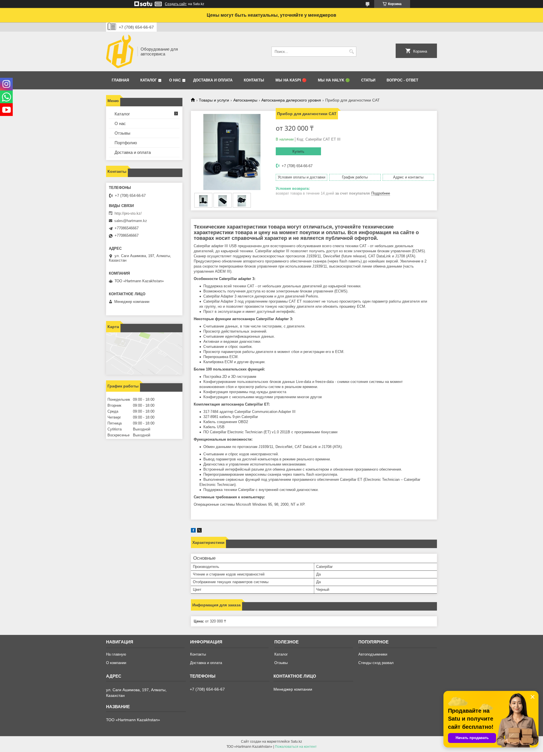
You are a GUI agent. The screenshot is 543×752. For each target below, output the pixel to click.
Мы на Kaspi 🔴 (291, 80)
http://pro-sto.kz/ (128, 213)
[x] (199, 531)
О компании (116, 663)
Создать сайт (176, 4)
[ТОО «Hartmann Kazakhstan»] (119, 51)
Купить (298, 151)
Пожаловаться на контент (296, 747)
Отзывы (122, 133)
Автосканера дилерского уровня (291, 100)
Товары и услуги (214, 100)
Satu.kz (296, 742)
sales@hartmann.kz (130, 221)
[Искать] (351, 52)
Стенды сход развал (376, 663)
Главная (120, 80)
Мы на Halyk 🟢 (334, 80)
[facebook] (193, 531)
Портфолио (126, 142)
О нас (175, 80)
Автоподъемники (372, 654)
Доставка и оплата (212, 80)
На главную (116, 654)
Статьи (368, 80)
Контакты (254, 80)
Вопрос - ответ (402, 80)
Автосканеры (245, 100)
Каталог (148, 80)
